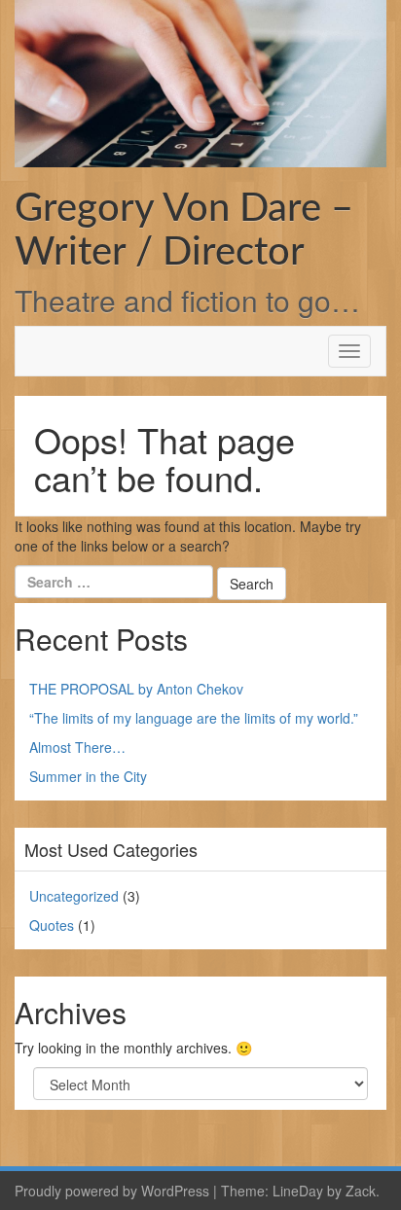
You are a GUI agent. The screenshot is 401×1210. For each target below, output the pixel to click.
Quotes (51, 925)
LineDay (298, 1190)
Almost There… (77, 747)
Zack (361, 1190)
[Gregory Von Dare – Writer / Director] (200, 81)
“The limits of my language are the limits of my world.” (193, 718)
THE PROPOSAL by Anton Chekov (136, 688)
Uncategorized (74, 896)
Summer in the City (88, 776)
